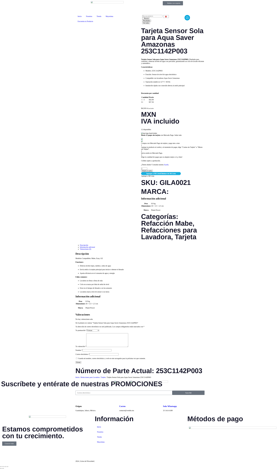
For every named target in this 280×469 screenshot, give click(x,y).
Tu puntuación (81, 330)
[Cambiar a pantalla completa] (3, 466)
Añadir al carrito (147, 171)
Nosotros (89, 16)
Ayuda (166, 165)
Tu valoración (80, 346)
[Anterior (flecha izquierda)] (1, 468)
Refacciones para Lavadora (169, 233)
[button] (161, 173)
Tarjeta (185, 237)
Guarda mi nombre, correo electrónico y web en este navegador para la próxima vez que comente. (111, 358)
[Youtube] (22, 450)
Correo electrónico (82, 354)
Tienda (99, 16)
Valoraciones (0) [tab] (85, 249)
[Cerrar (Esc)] (7, 466)
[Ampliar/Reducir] (1, 466)
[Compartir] (5, 466)
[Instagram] (11, 450)
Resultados (146, 21)
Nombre (78, 350)
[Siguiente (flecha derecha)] (3, 468)
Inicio (80, 16)
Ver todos (146, 23)
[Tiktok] (16, 450)
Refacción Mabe (166, 223)
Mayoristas (109, 16)
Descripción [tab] (84, 245)
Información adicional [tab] (87, 247)
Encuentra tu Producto (85, 21)
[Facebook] (5, 450)
